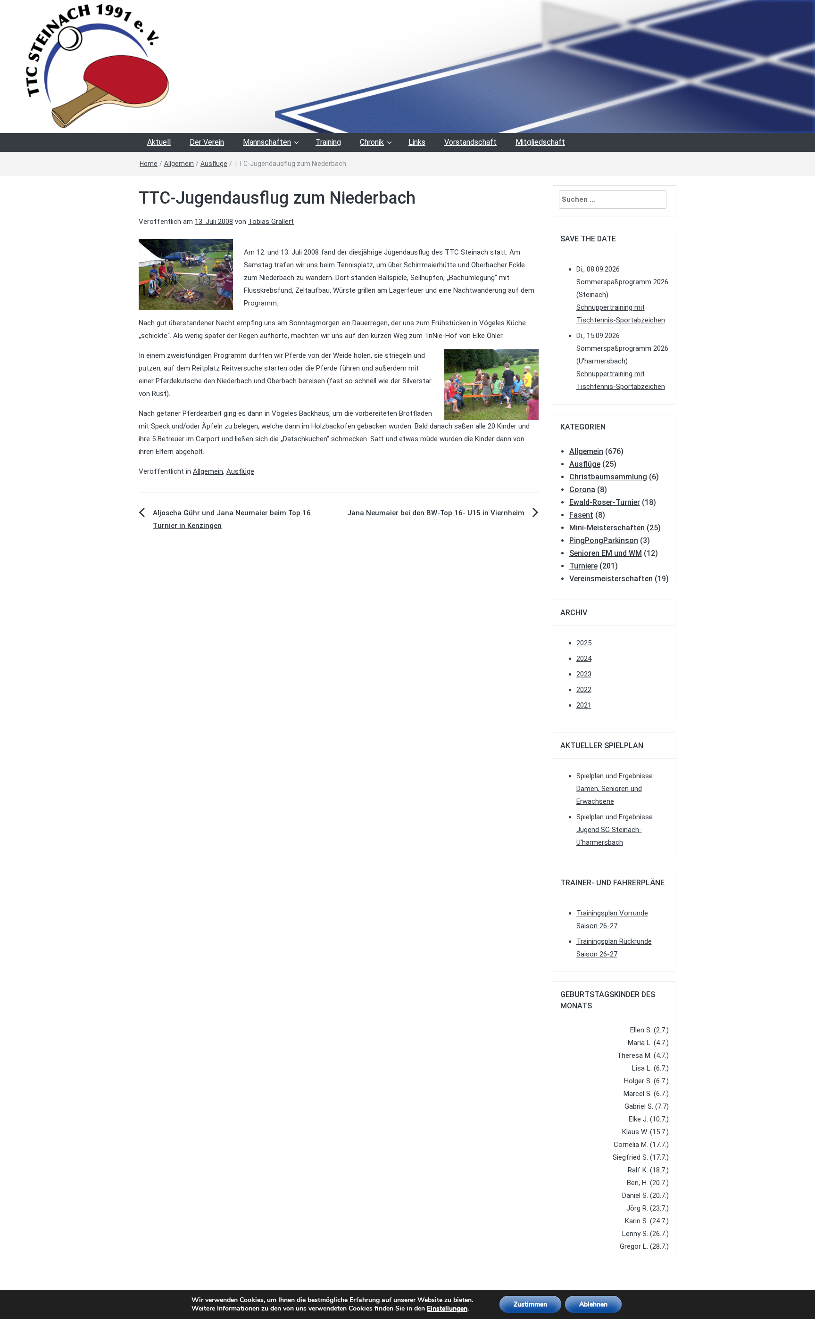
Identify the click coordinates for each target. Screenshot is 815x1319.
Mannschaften (267, 142)
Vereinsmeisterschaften (611, 578)
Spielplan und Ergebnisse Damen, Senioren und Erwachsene (614, 789)
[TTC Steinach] (407, 66)
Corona (582, 489)
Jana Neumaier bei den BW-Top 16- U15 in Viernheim (435, 513)
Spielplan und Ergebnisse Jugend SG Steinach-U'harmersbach (614, 830)
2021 (583, 705)
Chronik (372, 142)
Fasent (581, 515)
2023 (583, 674)
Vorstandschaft (470, 142)
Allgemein (179, 163)
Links (416, 142)
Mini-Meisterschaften (607, 527)
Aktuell (159, 142)
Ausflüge (213, 163)
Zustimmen (530, 1304)
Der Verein (207, 142)
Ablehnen (593, 1304)
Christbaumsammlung (608, 476)
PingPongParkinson (603, 540)
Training (328, 142)
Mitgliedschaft (540, 142)
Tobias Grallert (271, 221)
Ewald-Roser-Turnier (604, 502)
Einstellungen (447, 1308)
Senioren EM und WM (605, 553)
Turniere (583, 565)
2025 (583, 643)
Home (149, 163)
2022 (583, 689)
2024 (583, 658)
